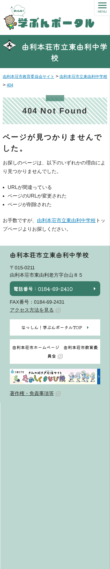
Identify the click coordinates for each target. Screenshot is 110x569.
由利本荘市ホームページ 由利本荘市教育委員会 (55, 351)
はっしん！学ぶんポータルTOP (51, 327)
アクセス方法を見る (32, 310)
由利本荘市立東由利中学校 (65, 52)
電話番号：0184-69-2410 (43, 288)
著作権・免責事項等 (32, 393)
